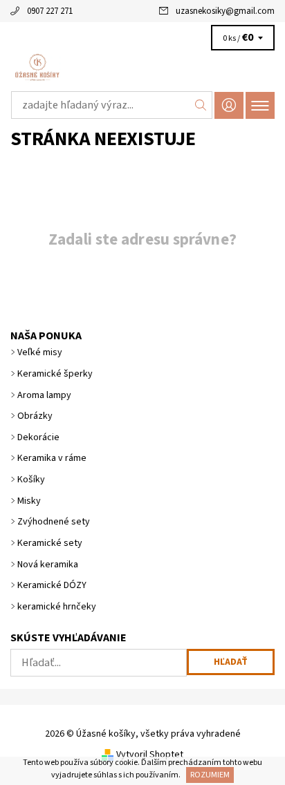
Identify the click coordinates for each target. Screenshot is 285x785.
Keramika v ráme (51, 458)
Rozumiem (210, 775)
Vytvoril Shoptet (149, 755)
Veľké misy (39, 352)
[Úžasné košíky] (142, 68)
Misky (29, 501)
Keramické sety (49, 543)
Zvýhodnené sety (53, 522)
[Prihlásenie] (228, 105)
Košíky (31, 479)
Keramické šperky (55, 374)
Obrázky (35, 416)
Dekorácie (38, 437)
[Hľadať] (201, 105)
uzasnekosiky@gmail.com (225, 11)
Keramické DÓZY (51, 585)
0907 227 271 (50, 11)
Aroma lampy (44, 395)
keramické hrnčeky (56, 607)
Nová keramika (47, 564)
